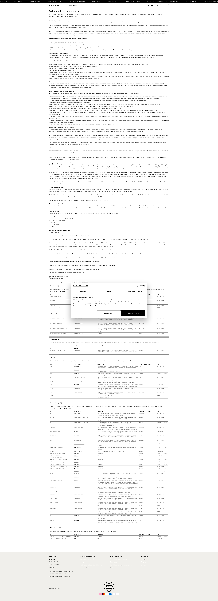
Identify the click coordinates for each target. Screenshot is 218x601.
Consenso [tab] (83, 291)
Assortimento (73, 5)
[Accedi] (161, 5)
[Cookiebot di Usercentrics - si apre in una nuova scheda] (138, 286)
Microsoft (76, 366)
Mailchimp (76, 453)
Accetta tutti (133, 313)
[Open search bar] (157, 5)
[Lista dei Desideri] (164, 5)
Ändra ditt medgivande (56, 278)
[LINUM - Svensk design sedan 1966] (54, 5)
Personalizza (108, 313)
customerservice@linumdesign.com (59, 230)
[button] (151, 5)
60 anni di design (13, 1)
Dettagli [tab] (109, 291)
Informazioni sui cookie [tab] (134, 291)
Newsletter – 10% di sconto (50, 1)
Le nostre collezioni (30, 1)
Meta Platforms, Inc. (79, 444)
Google (76, 348)
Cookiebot (85, 282)
